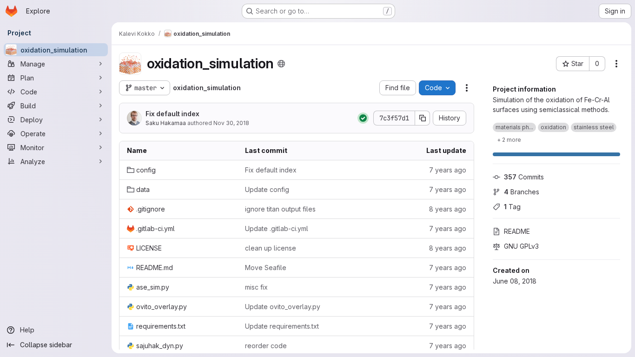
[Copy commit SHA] (422, 118)
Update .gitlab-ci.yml (276, 228)
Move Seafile (265, 267)
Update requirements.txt (282, 326)
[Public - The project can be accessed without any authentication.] (281, 63)
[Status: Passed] (363, 118)
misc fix (256, 287)
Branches (521, 192)
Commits (524, 177)
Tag (512, 207)
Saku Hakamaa (166, 122)
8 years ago (447, 209)
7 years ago (447, 170)
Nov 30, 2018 (231, 122)
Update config (267, 189)
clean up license (270, 248)
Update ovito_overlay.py (282, 307)
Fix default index (172, 114)
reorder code (266, 346)
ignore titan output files (280, 209)
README (517, 231)
